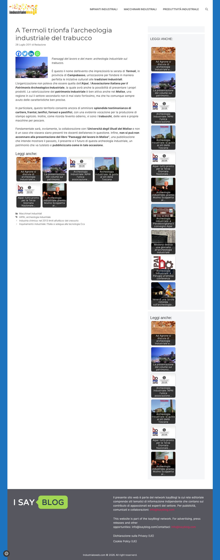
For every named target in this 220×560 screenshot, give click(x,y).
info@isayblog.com (162, 509)
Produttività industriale (181, 9)
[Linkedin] (31, 53)
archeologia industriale (38, 217)
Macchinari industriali (140, 9)
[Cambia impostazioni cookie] (6, 553)
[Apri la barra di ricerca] (206, 9)
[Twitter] (25, 53)
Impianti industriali (103, 9)
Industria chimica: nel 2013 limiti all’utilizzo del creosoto (49, 220)
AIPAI (22, 217)
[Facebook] (18, 53)
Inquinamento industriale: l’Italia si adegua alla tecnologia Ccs (52, 224)
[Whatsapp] (37, 53)
